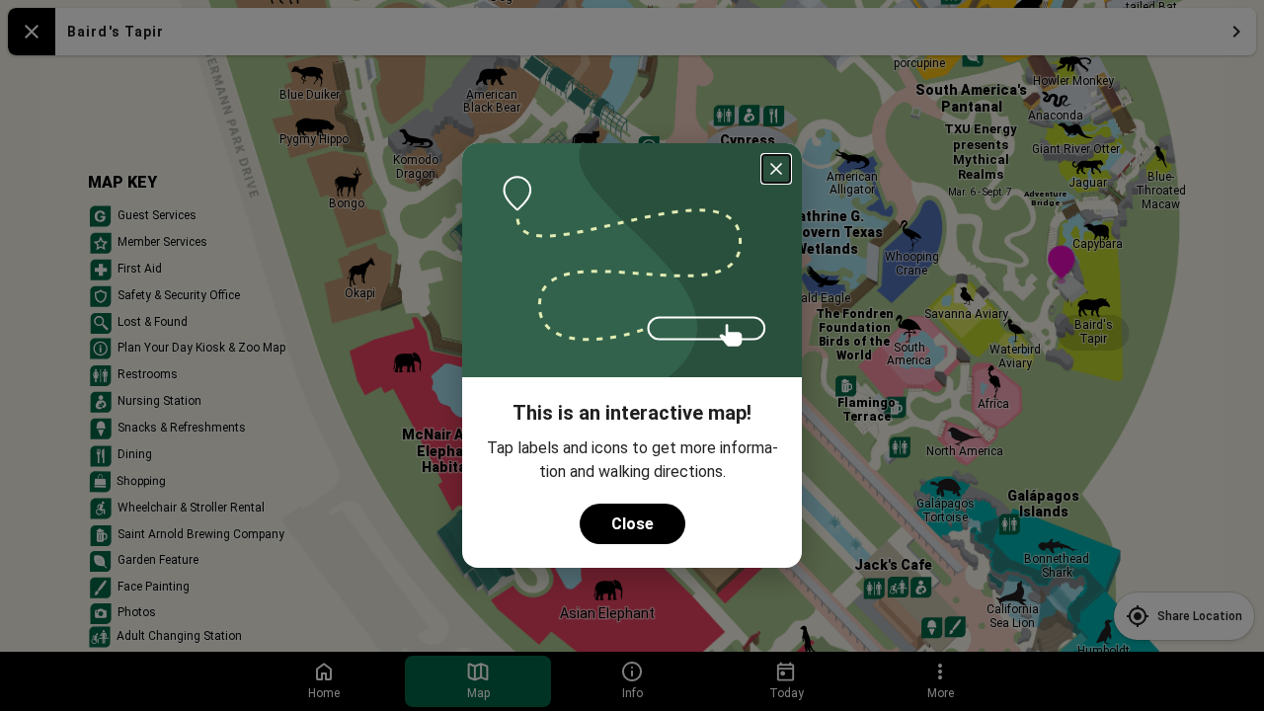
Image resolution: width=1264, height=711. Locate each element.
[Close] (776, 169)
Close (632, 523)
